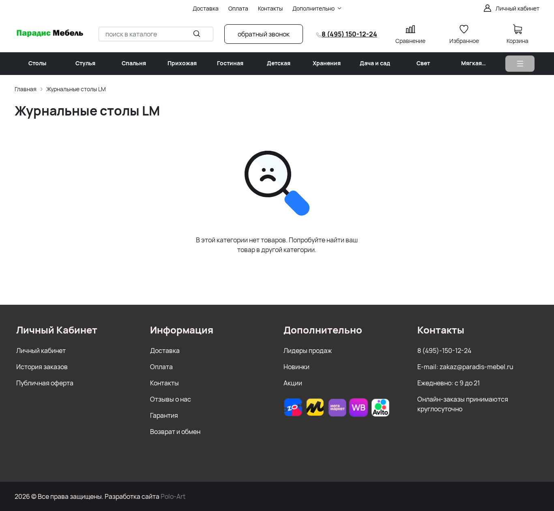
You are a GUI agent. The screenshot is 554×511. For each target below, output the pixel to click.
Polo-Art (173, 496)
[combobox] (156, 34)
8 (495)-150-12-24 (444, 350)
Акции (292, 382)
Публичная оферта (44, 382)
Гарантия (164, 415)
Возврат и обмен (175, 431)
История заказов (42, 366)
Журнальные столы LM (76, 89)
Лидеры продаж (307, 350)
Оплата (161, 366)
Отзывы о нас (170, 399)
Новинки (296, 366)
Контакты (164, 382)
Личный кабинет (41, 350)
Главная (26, 89)
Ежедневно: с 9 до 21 (448, 382)
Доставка (165, 350)
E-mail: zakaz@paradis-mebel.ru (465, 366)
